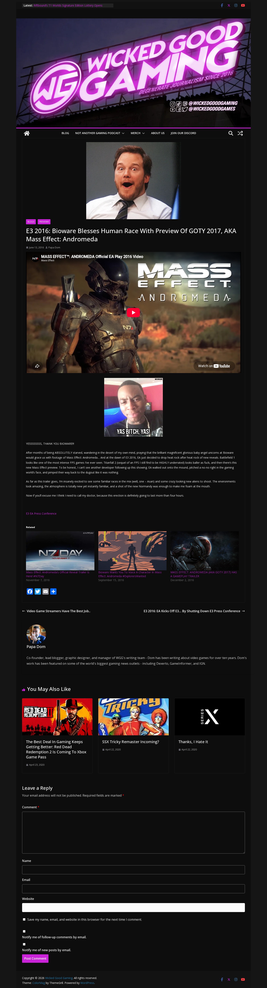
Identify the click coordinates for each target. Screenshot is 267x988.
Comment (30, 807)
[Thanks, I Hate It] (210, 701)
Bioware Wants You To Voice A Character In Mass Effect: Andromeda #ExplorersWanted (130, 574)
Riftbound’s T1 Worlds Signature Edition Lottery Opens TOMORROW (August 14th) (68, 7)
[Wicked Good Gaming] (133, 21)
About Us (158, 133)
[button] (122, 133)
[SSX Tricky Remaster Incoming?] (133, 701)
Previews (44, 221)
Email (26, 880)
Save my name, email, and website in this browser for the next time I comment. (84, 919)
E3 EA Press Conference (41, 513)
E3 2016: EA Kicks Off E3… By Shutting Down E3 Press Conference (192, 611)
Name (26, 861)
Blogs (31, 221)
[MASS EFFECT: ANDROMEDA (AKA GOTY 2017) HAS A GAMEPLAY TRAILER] (204, 550)
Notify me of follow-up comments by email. (54, 937)
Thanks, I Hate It (193, 741)
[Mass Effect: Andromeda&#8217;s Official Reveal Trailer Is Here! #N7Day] (60, 550)
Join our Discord (183, 133)
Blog (65, 133)
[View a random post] (240, 133)
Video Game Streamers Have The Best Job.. (58, 611)
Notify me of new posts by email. (46, 950)
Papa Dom (54, 247)
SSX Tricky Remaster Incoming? (130, 741)
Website (28, 899)
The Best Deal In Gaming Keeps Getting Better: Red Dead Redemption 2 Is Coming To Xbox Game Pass (56, 749)
